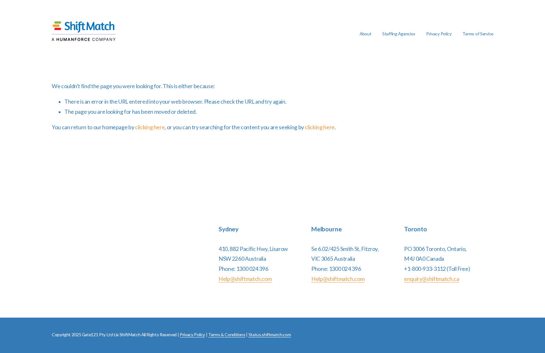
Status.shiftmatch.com (270, 334)
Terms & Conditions (226, 334)
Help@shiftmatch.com (245, 279)
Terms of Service (477, 33)
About (366, 33)
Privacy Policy (439, 33)
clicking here (150, 127)
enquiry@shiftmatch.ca (431, 279)
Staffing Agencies (398, 33)
